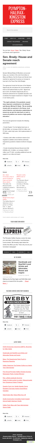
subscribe (21, 252)
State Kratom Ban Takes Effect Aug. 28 (14, 395)
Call (28, 252)
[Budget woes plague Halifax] (10, 205)
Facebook (6, 252)
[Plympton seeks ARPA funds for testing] (23, 183)
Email (13, 252)
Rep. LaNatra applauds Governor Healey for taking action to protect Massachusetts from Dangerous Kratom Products (17, 380)
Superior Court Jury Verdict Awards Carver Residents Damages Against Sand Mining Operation (15, 388)
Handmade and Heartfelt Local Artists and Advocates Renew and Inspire (24, 267)
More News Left (15, 217)
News (22, 217)
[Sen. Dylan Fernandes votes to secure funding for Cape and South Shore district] (10, 184)
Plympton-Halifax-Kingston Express (17, 14)
